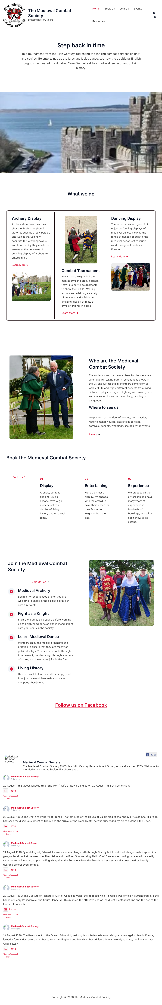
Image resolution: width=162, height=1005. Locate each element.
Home (96, 8)
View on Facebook (10, 796)
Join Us (124, 8)
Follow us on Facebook (81, 705)
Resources (98, 21)
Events (138, 8)
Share (8, 799)
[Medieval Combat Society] (13, 759)
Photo (12, 790)
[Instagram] (154, 17)
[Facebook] (154, 13)
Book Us (110, 8)
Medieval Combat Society (25, 776)
